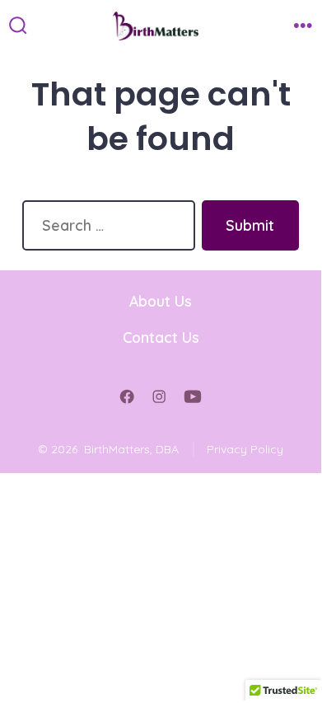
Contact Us (161, 337)
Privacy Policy (245, 449)
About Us (160, 301)
